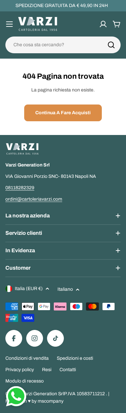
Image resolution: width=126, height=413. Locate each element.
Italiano (65, 289)
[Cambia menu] (9, 24)
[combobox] (63, 45)
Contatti (67, 369)
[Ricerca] (111, 45)
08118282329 (19, 187)
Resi (46, 369)
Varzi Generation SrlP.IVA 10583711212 (64, 393)
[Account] (103, 24)
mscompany (51, 401)
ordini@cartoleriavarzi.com (33, 199)
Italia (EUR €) (29, 288)
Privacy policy (19, 369)
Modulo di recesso (24, 381)
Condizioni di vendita (27, 358)
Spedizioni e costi (75, 358)
